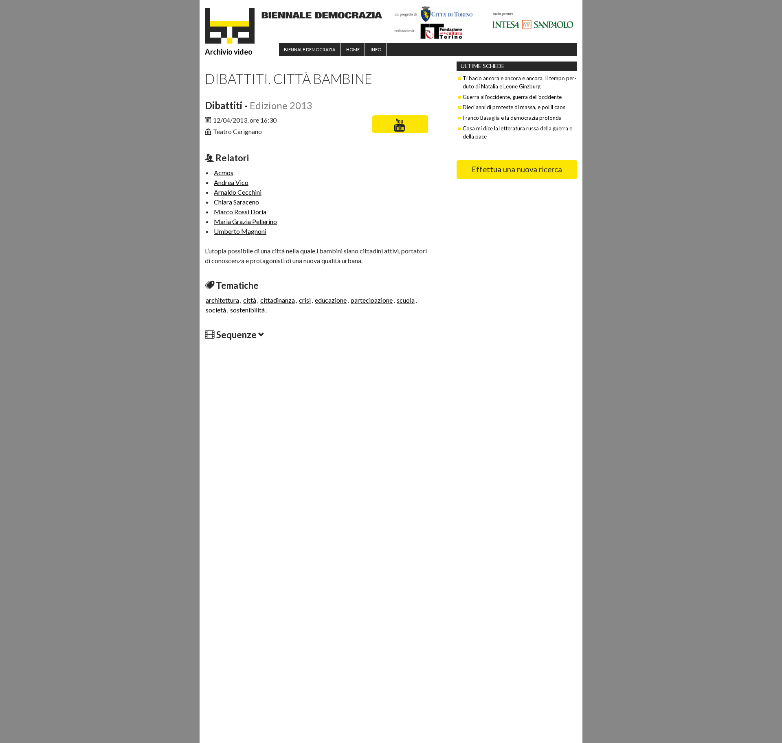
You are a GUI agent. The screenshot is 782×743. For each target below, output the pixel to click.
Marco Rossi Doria (240, 211)
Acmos (223, 172)
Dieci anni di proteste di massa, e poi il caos (514, 107)
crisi (305, 300)
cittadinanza (277, 300)
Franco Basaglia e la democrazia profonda (512, 117)
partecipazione (372, 300)
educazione (331, 300)
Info (376, 49)
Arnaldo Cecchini (237, 192)
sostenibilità (247, 310)
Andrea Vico (231, 182)
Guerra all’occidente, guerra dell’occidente (512, 97)
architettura (222, 300)
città (249, 300)
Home (353, 49)
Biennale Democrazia (309, 49)
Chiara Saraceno (236, 202)
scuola (406, 300)
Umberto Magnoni (240, 231)
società (216, 310)
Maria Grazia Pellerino (245, 221)
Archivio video (229, 51)
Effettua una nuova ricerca (517, 169)
